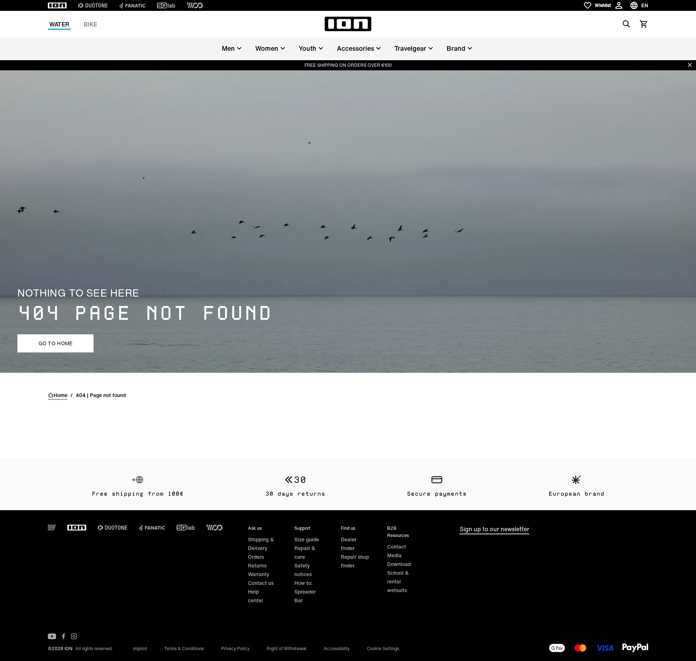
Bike (90, 24)
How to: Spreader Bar (305, 591)
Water (59, 24)
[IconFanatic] (132, 5)
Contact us (261, 583)
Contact (396, 546)
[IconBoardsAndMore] (52, 527)
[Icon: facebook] (63, 636)
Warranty (258, 574)
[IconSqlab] (166, 5)
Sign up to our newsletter (494, 529)
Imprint (140, 648)
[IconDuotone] (93, 5)
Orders (256, 557)
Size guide (306, 539)
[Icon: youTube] (52, 636)
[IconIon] (57, 5)
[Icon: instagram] (74, 636)
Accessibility (336, 648)
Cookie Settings (383, 648)
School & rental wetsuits (398, 581)
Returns (257, 565)
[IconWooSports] (195, 5)
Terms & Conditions (184, 648)
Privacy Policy (235, 648)
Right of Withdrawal (286, 648)
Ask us (255, 528)
